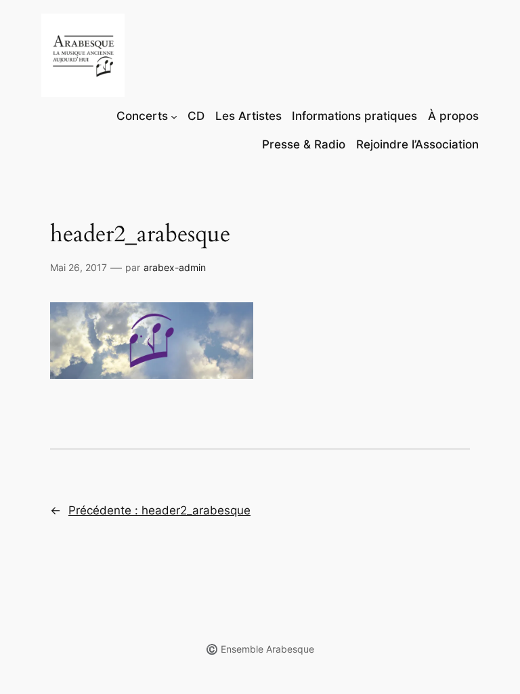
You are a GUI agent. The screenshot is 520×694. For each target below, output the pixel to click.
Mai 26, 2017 (78, 267)
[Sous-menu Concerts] (174, 116)
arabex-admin (175, 267)
